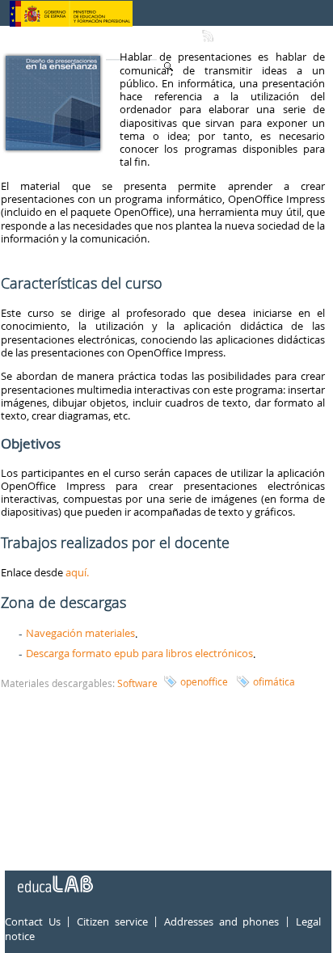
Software (137, 683)
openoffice (204, 681)
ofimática (274, 681)
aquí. (77, 572)
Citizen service (112, 921)
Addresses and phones (221, 921)
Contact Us (33, 921)
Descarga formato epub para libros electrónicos (139, 653)
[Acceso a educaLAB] (54, 878)
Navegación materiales (80, 633)
